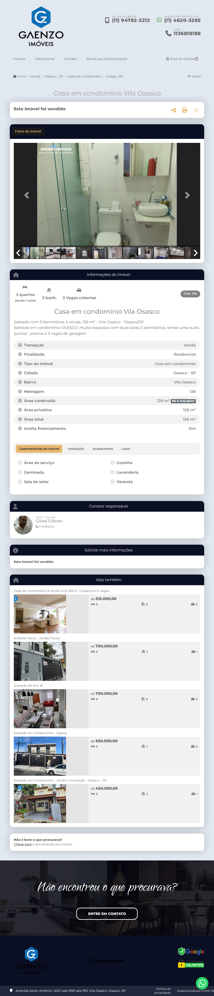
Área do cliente (182, 59)
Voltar (196, 76)
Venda (35, 76)
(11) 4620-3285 (182, 20)
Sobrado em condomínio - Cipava (40, 733)
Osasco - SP (54, 76)
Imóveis (19, 59)
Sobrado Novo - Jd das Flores (37, 638)
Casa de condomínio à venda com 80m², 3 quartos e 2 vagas (61, 591)
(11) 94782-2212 (131, 20)
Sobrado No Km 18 (28, 686)
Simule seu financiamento (106, 59)
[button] (28, 195)
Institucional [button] (45, 59)
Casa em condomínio (84, 76)
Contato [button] (70, 59)
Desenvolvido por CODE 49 (195, 990)
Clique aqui (23, 844)
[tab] (28, 131)
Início (21, 76)
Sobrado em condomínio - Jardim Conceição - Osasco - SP (60, 780)
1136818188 (187, 33)
